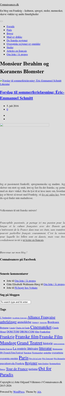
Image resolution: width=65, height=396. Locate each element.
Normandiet (37, 352)
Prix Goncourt (47, 358)
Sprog (2, 369)
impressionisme (59, 344)
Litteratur (5, 84)
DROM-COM (27, 331)
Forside (10, 26)
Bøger (10, 33)
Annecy (35, 322)
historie (48, 343)
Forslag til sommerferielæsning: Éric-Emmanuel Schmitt (32, 95)
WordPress (18, 391)
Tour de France (17, 368)
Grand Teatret (29, 343)
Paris (9, 30)
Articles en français (17, 50)
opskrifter (47, 352)
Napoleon (27, 352)
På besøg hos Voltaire (26, 287)
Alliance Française (41, 316)
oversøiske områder (9, 358)
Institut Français (6, 349)
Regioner (31, 363)
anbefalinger (8, 321)
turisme (33, 369)
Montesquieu (57, 349)
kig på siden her (50, 194)
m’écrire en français (33, 240)
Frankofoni (45, 331)
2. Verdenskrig (6, 317)
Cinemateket (41, 327)
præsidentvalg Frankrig (12, 363)
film (37, 331)
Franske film (27, 336)
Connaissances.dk (9, 4)
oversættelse (57, 352)
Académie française (19, 318)
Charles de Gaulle (23, 327)
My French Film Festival (11, 352)
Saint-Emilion (43, 363)
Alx (39, 391)
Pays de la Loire (35, 358)
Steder (10, 47)
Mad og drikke (14, 37)
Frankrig (7, 336)
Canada (12, 328)
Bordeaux (53, 322)
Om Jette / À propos (17, 54)
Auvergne (43, 322)
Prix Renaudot (59, 358)
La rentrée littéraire (25, 348)
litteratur (45, 348)
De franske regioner (17, 40)
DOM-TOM (13, 331)
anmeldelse (24, 322)
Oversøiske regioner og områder (23, 44)
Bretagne (4, 327)
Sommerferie (55, 363)
